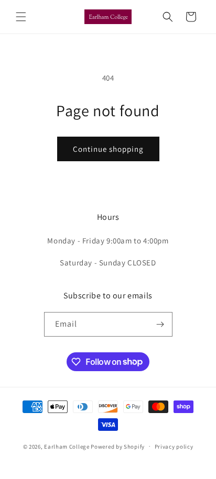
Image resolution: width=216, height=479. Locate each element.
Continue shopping (108, 149)
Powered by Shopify (118, 446)
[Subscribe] (160, 324)
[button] (21, 16)
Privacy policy (174, 446)
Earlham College (67, 446)
